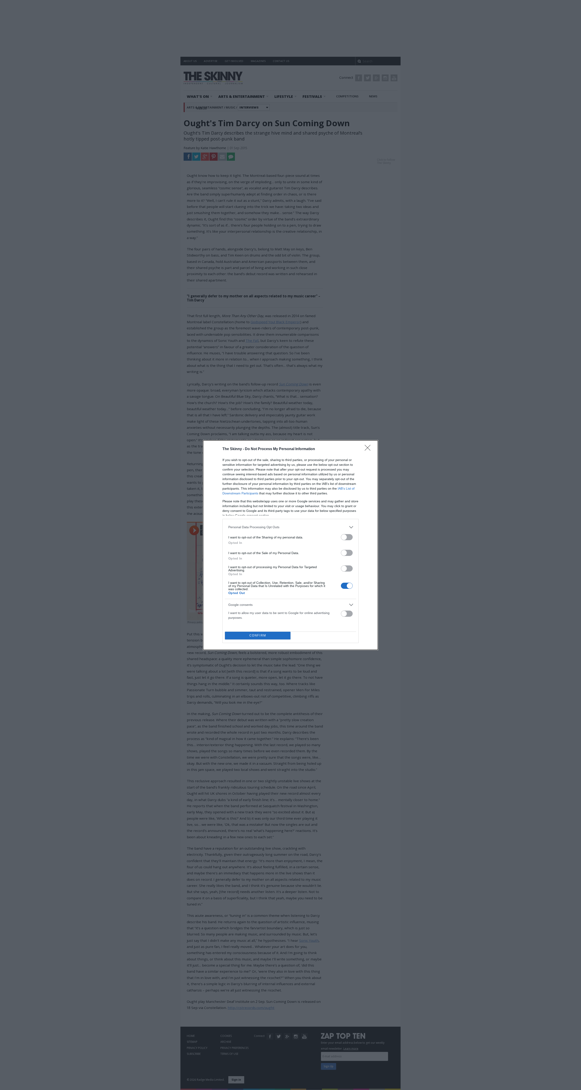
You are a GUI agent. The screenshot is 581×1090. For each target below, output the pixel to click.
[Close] (369, 449)
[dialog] (290, 545)
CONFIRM (257, 635)
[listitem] (290, 527)
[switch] (347, 537)
